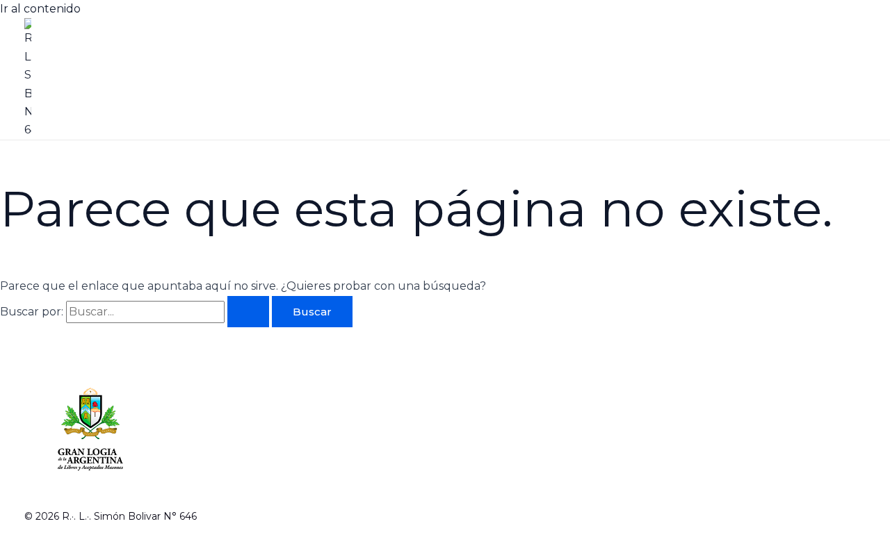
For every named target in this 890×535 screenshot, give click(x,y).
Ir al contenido (40, 8)
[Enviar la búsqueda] (248, 311)
